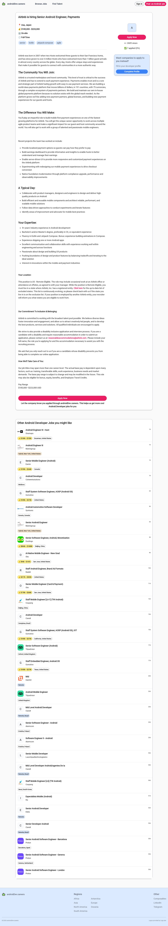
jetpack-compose (45, 43)
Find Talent (57, 4)
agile (59, 43)
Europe (94, 903)
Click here (78, 288)
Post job (155, 4)
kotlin (31, 43)
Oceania (94, 907)
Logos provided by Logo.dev (157, 920)
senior (22, 43)
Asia (76, 903)
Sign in (139, 4)
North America (80, 907)
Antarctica (95, 898)
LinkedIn (157, 903)
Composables (160, 898)
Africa (76, 898)
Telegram (158, 907)
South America (80, 911)
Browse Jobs (41, 4)
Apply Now (62, 398)
